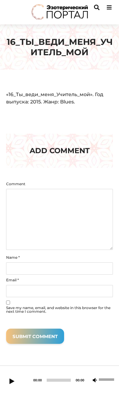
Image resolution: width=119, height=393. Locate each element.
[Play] (12, 382)
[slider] (107, 378)
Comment (15, 184)
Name (13, 257)
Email (12, 280)
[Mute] (95, 380)
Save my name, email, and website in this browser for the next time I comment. (58, 309)
